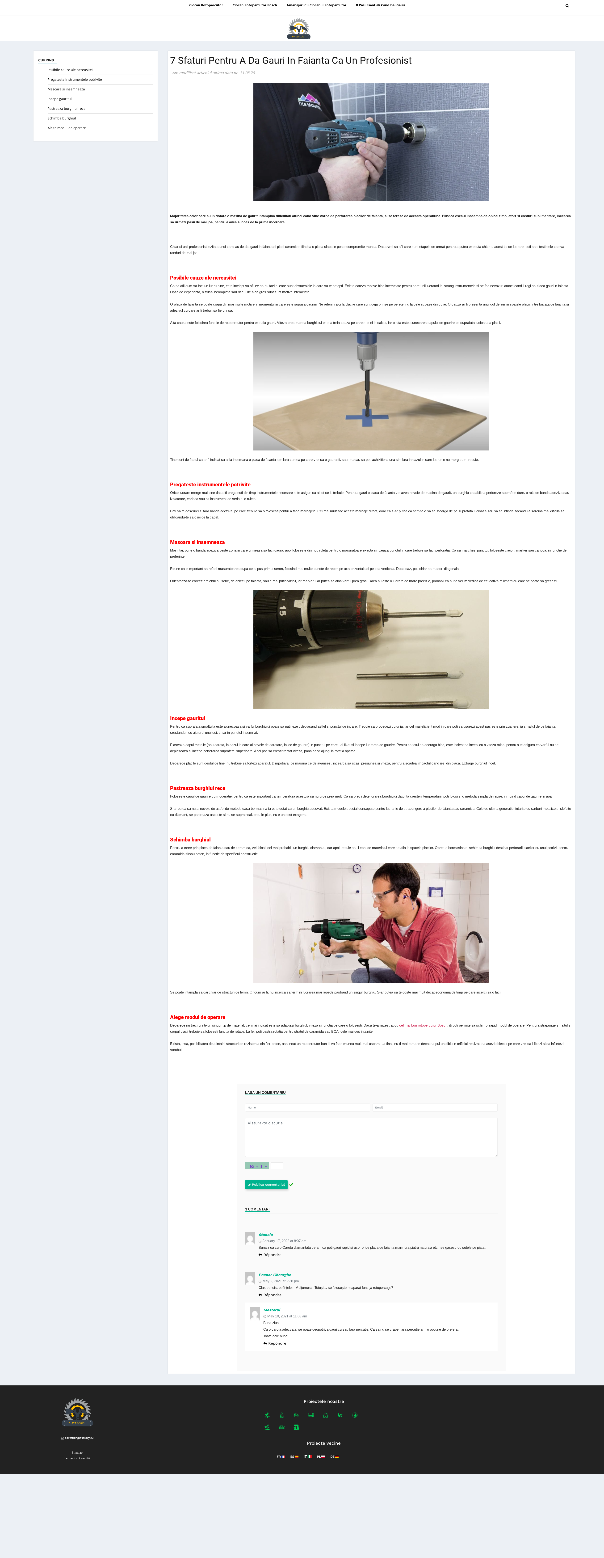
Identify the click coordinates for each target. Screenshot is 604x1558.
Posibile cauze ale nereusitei (70, 70)
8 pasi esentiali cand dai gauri (380, 5)
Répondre (272, 1254)
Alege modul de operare (67, 128)
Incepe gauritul (60, 99)
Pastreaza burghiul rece (66, 108)
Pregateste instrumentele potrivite (75, 79)
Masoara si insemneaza (66, 89)
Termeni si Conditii (77, 1458)
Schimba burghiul (62, 118)
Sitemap (77, 1452)
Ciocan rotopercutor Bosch (255, 5)
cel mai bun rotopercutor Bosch (423, 1025)
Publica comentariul (268, 1184)
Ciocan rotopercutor (206, 5)
